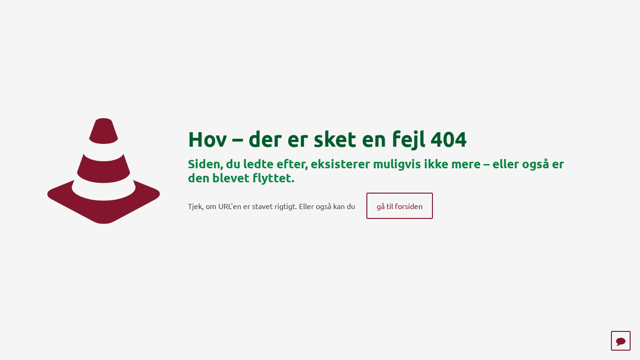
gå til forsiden (400, 205)
